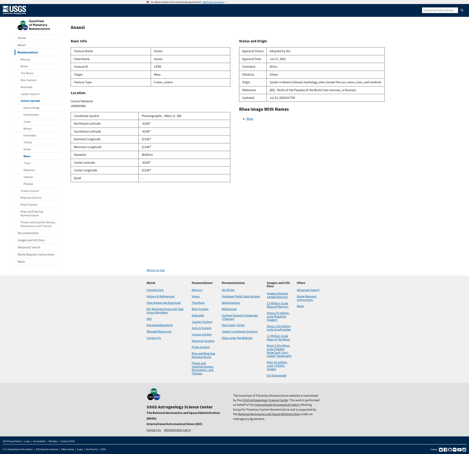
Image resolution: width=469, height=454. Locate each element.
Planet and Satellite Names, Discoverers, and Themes (38, 224)
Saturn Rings (31, 107)
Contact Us (154, 338)
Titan (26, 163)
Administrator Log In (177, 430)
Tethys (27, 142)
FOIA (103, 449)
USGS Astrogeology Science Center (180, 407)
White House (67, 449)
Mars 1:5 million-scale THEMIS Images (277, 365)
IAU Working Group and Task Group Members (165, 311)
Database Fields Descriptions (241, 296)
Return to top (156, 270)
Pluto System (29, 204)
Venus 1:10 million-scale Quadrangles (279, 328)
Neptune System (31, 197)
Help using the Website (237, 338)
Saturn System (30, 101)
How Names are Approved (164, 303)
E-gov (80, 449)
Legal (27, 441)
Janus (27, 121)
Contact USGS (67, 441)
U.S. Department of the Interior (18, 449)
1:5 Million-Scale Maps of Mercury (278, 305)
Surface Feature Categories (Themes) (240, 317)
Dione (27, 149)
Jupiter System (30, 94)
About (22, 45)
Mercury (25, 59)
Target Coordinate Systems (240, 332)
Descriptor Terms (233, 325)
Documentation (28, 233)
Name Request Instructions (36, 254)
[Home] (14, 15)
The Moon (27, 73)
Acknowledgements (160, 325)
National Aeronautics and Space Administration (269, 414)
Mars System (28, 80)
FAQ (149, 319)
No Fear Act (92, 449)
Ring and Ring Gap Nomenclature (32, 213)
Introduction (155, 290)
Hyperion (29, 170)
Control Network (82, 101)
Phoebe (28, 184)
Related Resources (159, 332)
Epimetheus (31, 114)
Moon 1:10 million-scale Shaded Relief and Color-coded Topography (279, 351)
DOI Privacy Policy (12, 441)
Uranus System (30, 191)
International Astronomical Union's (277, 405)
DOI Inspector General (47, 449)
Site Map (52, 441)
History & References (160, 296)
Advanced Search (29, 247)
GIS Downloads (277, 375)
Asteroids (26, 87)
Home (22, 38)
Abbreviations (231, 303)
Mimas (27, 128)
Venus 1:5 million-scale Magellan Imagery (278, 316)
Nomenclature (28, 52)
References (229, 309)
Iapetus (28, 177)
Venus (24, 66)
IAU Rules (228, 290)
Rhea (26, 156)
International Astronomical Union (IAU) (174, 424)
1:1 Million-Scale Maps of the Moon (278, 337)
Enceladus (29, 135)
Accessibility (39, 441)
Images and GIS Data (31, 240)
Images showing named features (277, 295)
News (21, 262)
